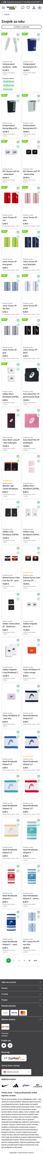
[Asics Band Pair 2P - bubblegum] (31, 421)
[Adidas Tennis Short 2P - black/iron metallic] (11, 604)
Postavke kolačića (3, 1034)
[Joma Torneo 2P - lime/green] (11, 242)
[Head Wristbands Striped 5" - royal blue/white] (11, 922)
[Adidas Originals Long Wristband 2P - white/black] (11, 650)
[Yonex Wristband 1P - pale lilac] (11, 696)
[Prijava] (34, 8)
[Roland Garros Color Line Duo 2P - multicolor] (31, 558)
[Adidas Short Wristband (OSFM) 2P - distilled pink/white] (31, 466)
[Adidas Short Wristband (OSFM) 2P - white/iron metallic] (11, 375)
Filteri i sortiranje (22, 27)
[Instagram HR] (10, 1045)
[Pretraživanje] (22, 8)
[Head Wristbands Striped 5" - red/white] (11, 876)
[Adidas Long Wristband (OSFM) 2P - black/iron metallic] (11, 512)
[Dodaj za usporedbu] (18, 39)
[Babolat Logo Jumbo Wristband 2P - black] (11, 466)
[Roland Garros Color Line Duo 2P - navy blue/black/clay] (11, 558)
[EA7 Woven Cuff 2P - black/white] (31, 152)
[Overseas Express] (5, 1027)
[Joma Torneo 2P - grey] (11, 330)
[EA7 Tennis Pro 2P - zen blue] (31, 922)
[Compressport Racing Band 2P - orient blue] (31, 45)
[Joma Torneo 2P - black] (31, 330)
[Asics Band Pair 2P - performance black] (31, 375)
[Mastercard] (23, 1013)
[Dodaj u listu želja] (18, 35)
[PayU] (5, 1013)
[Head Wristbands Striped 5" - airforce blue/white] (31, 876)
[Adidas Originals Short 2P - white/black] (31, 604)
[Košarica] (40, 8)
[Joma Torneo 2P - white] (31, 286)
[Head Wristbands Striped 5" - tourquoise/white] (31, 830)
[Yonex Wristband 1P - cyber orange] (31, 650)
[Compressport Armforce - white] (11, 45)
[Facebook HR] (3, 1045)
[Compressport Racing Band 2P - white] (31, 106)
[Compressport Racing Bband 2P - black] (11, 106)
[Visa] (14, 1013)
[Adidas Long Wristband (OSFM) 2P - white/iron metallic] (31, 512)
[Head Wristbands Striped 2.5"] (31, 696)
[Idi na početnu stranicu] (11, 8)
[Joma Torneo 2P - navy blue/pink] (31, 242)
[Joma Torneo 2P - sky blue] (11, 286)
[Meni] (3, 8)
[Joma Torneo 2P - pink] (31, 198)
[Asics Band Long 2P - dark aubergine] (11, 421)
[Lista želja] (28, 8)
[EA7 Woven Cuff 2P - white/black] (11, 152)
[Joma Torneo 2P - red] (11, 198)
